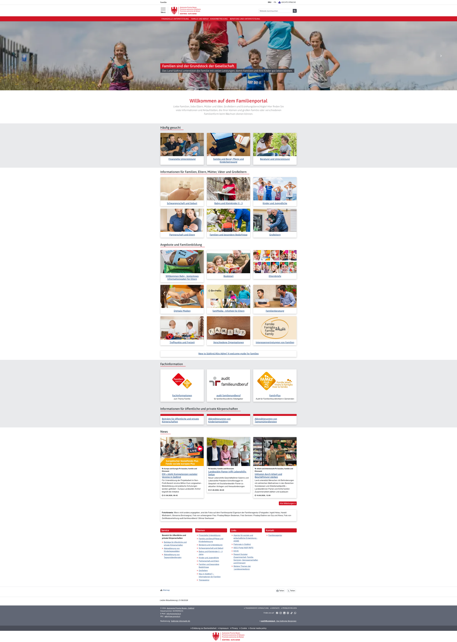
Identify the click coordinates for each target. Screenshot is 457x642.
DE (269, 2)
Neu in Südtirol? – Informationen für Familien (210, 575)
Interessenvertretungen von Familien (275, 342)
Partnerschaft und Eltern (182, 234)
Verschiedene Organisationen (228, 342)
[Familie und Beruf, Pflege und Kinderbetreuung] (228, 144)
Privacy (234, 628)
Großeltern (275, 234)
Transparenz (204, 580)
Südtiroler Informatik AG (180, 621)
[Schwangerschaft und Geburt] (182, 188)
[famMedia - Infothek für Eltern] (228, 296)
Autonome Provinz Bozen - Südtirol (180, 608)
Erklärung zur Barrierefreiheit (204, 628)
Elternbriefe (275, 276)
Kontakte (275, 608)
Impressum (224, 628)
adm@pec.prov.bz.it (172, 616)
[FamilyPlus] (275, 380)
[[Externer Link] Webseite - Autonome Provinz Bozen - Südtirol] (185, 10)
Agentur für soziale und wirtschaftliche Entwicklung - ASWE (245, 538)
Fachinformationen (182, 395)
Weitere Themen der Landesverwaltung (242, 567)
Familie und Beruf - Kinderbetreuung (209, 19)
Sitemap (166, 590)
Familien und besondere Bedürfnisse (228, 234)
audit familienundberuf (228, 395)
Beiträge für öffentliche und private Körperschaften (175, 543)
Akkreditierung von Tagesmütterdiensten (172, 556)
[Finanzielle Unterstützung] (182, 144)
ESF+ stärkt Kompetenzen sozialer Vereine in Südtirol (179, 475)
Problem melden (289, 608)
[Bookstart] (228, 261)
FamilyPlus (275, 395)
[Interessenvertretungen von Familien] (275, 327)
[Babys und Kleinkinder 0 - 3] (228, 188)
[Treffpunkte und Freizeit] (182, 327)
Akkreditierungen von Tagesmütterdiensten (266, 420)
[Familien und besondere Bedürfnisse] (228, 220)
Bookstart (228, 276)
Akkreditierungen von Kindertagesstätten (219, 420)
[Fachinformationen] (182, 380)
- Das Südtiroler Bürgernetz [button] (278, 621)
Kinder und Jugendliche (275, 203)
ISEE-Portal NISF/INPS (243, 547)
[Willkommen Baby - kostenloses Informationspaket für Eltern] (182, 261)
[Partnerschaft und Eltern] (182, 220)
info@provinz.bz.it (173, 614)
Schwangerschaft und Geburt (182, 203)
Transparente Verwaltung (257, 608)
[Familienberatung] (275, 296)
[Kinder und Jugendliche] (275, 188)
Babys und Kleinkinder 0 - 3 (228, 203)
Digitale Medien (182, 310)
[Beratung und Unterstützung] (275, 144)
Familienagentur (275, 535)
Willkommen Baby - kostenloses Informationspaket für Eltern (182, 277)
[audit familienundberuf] (228, 380)
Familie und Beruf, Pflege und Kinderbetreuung (228, 160)
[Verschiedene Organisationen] (228, 327)
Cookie (243, 628)
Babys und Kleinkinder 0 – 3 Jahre (211, 553)
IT (275, 2)
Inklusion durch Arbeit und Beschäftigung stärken (268, 475)
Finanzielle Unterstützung (175, 19)
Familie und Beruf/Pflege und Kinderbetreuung (211, 540)
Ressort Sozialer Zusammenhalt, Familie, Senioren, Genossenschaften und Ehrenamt (245, 558)
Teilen (281, 590)
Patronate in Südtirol (242, 544)
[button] (16, 55)
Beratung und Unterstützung (245, 19)
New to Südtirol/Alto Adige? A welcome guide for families (228, 353)
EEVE (236, 551)
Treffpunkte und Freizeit (182, 342)
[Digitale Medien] (182, 296)
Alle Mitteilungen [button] (287, 503)
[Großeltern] (275, 220)
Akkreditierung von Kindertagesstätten (172, 550)
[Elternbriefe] (275, 261)
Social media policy (257, 628)
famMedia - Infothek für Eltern (228, 310)
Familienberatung (275, 310)
